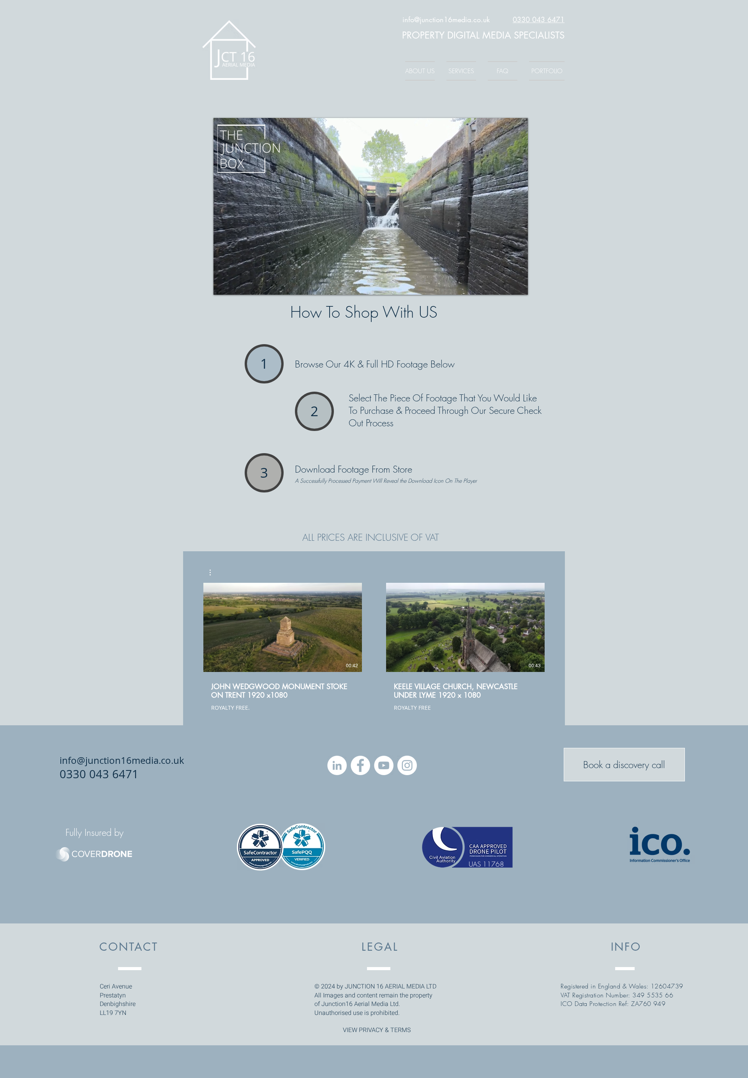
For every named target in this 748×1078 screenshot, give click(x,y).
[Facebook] (360, 765)
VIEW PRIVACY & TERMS (377, 1030)
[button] (214, 572)
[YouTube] (383, 765)
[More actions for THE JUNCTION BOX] (214, 572)
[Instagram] (407, 765)
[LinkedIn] (337, 765)
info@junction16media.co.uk (446, 19)
